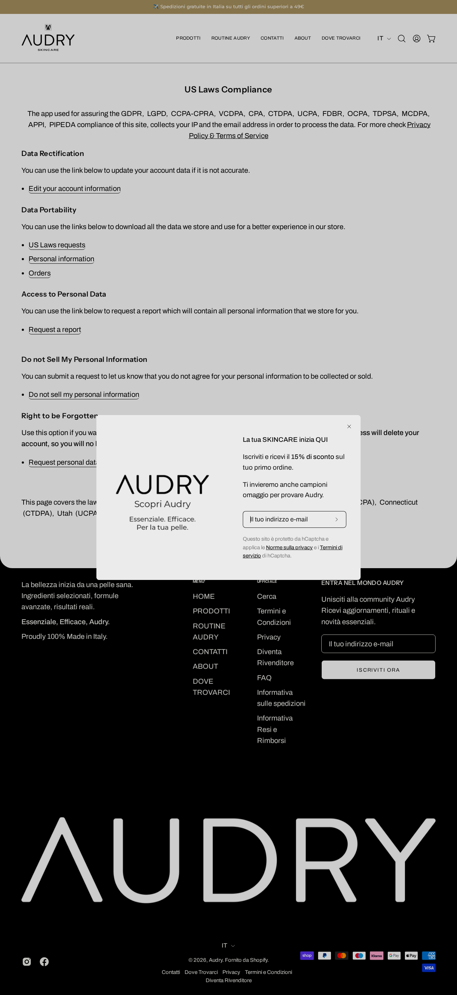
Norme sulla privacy (289, 547)
